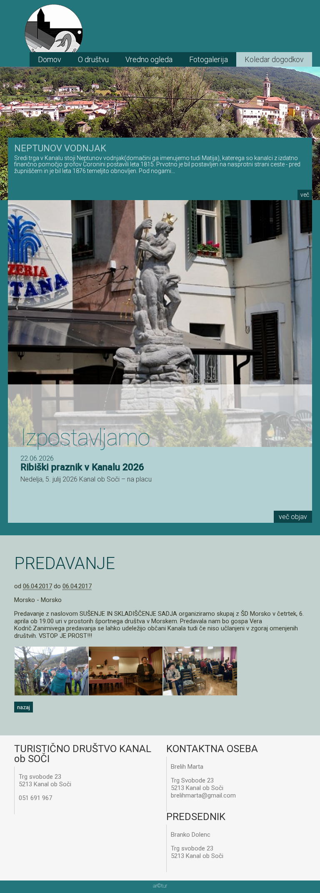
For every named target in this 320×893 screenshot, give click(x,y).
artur (160, 886)
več (304, 194)
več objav (293, 517)
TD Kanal (54, 33)
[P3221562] (125, 693)
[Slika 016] (51, 693)
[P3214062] (200, 693)
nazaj (23, 707)
